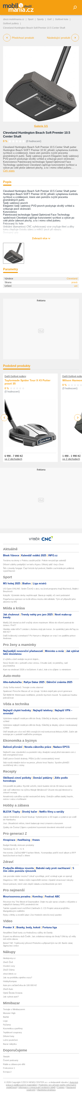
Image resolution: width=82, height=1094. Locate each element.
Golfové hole (61, 19)
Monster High (9, 1013)
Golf (49, 19)
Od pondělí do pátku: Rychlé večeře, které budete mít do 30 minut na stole (37, 786)
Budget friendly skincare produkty (18, 845)
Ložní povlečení (10, 1040)
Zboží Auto (8, 989)
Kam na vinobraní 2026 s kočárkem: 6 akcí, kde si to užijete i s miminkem (37, 669)
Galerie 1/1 (41, 125)
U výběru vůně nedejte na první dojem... (21, 659)
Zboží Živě (8, 962)
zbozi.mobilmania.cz (13, 19)
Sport (30, 19)
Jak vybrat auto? (11, 997)
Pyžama (7, 1025)
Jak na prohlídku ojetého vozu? (17, 977)
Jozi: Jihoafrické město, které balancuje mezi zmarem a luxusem (33, 823)
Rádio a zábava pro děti (14, 1064)
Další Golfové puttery (15, 376)
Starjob (6, 1056)
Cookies (61, 1087)
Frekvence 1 (9, 1068)
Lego (5, 1021)
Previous (4, 417)
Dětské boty (8, 1036)
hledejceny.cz (9, 958)
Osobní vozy (9, 966)
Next (78, 417)
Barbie (6, 1017)
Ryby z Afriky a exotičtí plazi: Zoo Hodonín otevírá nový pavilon (32, 915)
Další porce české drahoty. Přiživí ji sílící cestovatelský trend (31, 758)
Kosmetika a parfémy (13, 1028)
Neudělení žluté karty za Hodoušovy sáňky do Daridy (28, 932)
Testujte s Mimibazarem (14, 1009)
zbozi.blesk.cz (9, 974)
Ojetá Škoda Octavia (12, 993)
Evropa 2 (7, 1072)
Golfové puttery (11, 23)
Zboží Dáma (8, 970)
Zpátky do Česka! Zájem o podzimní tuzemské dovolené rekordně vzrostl (37, 827)
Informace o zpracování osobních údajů (36, 1087)
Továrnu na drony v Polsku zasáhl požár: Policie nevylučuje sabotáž (34, 560)
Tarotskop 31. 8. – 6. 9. (13, 849)
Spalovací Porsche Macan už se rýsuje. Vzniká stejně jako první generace (37, 691)
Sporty (40, 19)
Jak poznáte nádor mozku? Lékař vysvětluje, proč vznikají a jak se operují (37, 876)
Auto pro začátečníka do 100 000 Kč (20, 985)
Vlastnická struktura (46, 1090)
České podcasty (10, 1060)
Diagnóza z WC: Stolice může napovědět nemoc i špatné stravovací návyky (38, 880)
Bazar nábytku (10, 1044)
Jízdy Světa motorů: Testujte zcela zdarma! (23, 687)
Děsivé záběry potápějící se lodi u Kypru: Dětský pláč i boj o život (33, 564)
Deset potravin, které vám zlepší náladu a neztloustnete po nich (32, 884)
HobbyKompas (10, 981)
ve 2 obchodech (13, 459)
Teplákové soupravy (12, 1032)
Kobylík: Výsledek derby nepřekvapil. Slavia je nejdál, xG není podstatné (36, 595)
